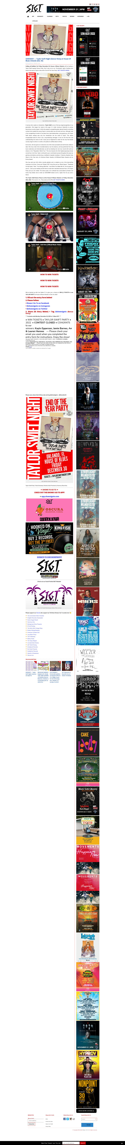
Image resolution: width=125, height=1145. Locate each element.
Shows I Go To (86, 1130)
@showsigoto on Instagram (38, 306)
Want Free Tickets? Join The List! (50, 1143)
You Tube (96, 4)
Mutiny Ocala (30, 638)
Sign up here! (31, 1118)
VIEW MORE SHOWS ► (86, 1111)
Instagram (90, 4)
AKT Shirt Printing (32, 645)
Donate (88, 1124)
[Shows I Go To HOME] (28, 16)
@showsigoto (61, 311)
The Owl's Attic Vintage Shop (34, 628)
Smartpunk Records (32, 647)
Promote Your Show (49, 1121)
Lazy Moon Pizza (31, 634)
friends (38, 613)
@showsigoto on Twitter (37, 309)
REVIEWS (72, 16)
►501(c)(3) (35, 21)
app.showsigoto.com (50, 496)
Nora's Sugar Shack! (32, 620)
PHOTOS (64, 16)
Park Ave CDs (31, 622)
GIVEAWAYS (39, 16)
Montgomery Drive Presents (34, 624)
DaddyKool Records (32, 651)
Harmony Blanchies (30, 63)
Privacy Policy (48, 1126)
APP (33, 16)
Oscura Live (30, 655)
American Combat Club (33, 632)
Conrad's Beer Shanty (33, 643)
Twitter (94, 4)
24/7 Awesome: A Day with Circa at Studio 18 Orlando (66, 674)
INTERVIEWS (80, 16)
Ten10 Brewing (31, 636)
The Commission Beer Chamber (35, 616)
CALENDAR (49, 16)
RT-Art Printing (31, 626)
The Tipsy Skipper (32, 641)
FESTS (56, 16)
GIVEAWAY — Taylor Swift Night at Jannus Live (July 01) (31, 674)
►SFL (88, 16)
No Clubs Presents (32, 649)
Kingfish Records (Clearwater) (35, 618)
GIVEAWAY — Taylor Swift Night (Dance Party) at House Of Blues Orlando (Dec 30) (48, 60)
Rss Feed (98, 4)
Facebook (92, 4)
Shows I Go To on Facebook (38, 303)
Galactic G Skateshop (33, 653)
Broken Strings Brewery (33, 630)
